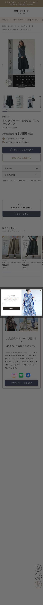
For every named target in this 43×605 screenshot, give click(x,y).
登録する (11, 308)
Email (4, 302)
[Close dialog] (41, 291)
